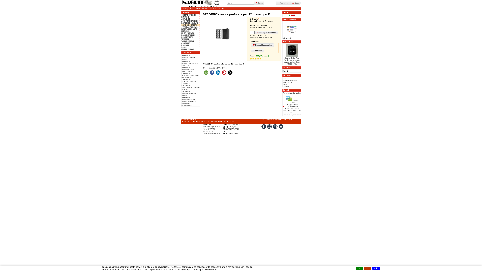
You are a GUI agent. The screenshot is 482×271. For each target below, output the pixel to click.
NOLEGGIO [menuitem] (185, 45)
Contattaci (286, 86)
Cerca (260, 3)
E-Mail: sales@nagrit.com (211, 133)
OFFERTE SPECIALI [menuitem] (188, 15)
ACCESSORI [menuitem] (185, 43)
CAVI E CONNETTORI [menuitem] (189, 25)
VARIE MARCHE (265, 37)
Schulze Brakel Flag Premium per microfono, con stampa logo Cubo (292, 60)
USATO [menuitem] (184, 47)
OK (359, 268)
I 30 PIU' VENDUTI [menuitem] (187, 49)
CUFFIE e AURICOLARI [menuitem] (189, 27)
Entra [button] (296, 3)
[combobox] (240, 3)
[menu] (190, 32)
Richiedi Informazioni (263, 45)
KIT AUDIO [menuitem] (185, 17)
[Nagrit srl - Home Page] (201, 3)
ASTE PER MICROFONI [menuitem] (189, 21)
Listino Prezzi (287, 82)
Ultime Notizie (187, 52)
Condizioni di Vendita (290, 80)
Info (376, 268)
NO (367, 268)
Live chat (258, 51)
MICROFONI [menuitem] (185, 31)
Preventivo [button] (284, 3)
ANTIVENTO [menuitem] (185, 19)
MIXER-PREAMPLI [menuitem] (187, 33)
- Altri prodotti (287, 38)
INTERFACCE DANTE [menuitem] (189, 29)
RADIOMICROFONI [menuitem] (188, 35)
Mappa (285, 84)
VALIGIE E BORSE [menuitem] (187, 41)
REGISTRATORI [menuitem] (187, 37)
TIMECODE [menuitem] (185, 39)
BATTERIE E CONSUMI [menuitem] (189, 23)
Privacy (285, 78)
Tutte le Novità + (288, 42)
